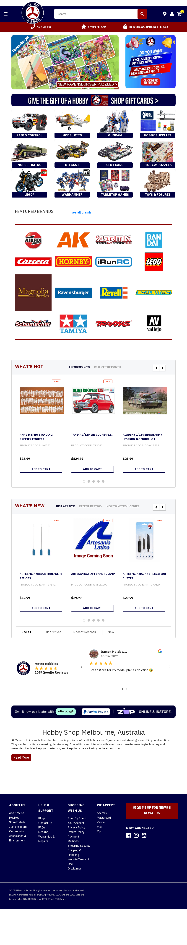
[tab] (79, 367)
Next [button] (162, 368)
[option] (41, 26)
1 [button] (84, 481)
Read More (21, 757)
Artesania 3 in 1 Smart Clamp (93, 573)
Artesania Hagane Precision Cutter (144, 576)
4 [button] (98, 481)
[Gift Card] (93, 100)
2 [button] (89, 481)
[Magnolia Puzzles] (33, 292)
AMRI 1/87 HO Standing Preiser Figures (36, 437)
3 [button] (93, 481)
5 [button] (103, 481)
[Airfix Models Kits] (33, 240)
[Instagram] (136, 835)
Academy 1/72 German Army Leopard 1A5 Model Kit (142, 437)
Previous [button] (156, 368)
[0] (179, 14)
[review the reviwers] (160, 652)
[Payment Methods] (93, 711)
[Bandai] (153, 240)
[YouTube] (144, 835)
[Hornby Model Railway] (73, 262)
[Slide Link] (65, 62)
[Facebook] (128, 835)
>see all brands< (81, 212)
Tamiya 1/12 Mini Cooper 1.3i (92, 434)
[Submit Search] (142, 14)
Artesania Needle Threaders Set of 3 (41, 576)
